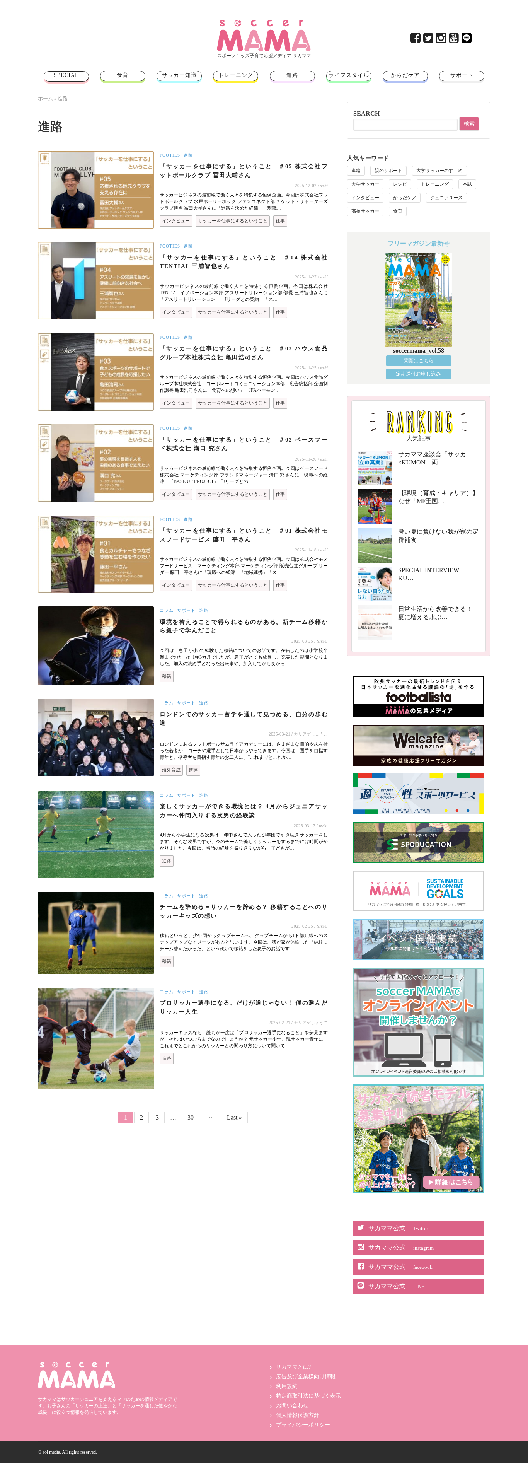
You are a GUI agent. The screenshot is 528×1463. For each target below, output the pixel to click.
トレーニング (235, 75)
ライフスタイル (349, 75)
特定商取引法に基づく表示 (308, 1396)
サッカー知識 (179, 75)
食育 (122, 75)
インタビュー (176, 221)
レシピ (400, 184)
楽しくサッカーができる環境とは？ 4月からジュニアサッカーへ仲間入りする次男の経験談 (244, 810)
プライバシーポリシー (303, 1425)
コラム (167, 610)
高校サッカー (365, 211)
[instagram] (441, 40)
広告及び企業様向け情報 (306, 1376)
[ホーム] (264, 22)
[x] (428, 40)
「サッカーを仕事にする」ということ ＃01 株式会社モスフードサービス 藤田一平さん (244, 535)
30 (193, 1117)
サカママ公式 (398, 1228)
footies (170, 155)
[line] (467, 40)
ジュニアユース (446, 197)
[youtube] (454, 40)
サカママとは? (293, 1367)
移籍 (166, 676)
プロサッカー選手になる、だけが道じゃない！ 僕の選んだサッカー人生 (244, 1007)
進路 (292, 75)
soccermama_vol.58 (418, 350)
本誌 (467, 184)
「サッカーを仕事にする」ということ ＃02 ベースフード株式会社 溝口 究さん (244, 444)
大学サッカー (365, 184)
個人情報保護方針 (297, 1415)
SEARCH (366, 113)
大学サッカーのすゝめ (439, 170)
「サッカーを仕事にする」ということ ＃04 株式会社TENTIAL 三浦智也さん (244, 262)
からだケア (405, 75)
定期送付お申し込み (418, 374)
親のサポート (388, 170)
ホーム (45, 98)
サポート (461, 75)
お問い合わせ (292, 1405)
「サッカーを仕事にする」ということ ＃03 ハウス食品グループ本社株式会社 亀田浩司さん (244, 352)
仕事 (280, 221)
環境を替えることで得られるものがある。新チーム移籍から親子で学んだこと (244, 626)
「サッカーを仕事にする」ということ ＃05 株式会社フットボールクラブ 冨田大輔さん (244, 170)
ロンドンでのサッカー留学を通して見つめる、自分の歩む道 (244, 718)
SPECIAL (66, 75)
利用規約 (287, 1386)
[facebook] (416, 40)
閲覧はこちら (419, 361)
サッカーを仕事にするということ (232, 221)
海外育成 (171, 770)
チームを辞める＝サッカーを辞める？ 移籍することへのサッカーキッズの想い (244, 911)
